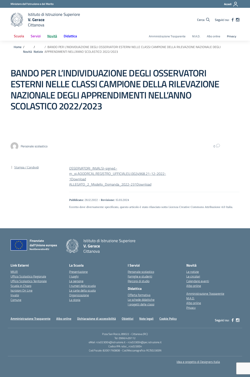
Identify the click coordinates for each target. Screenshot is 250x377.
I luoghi (74, 276)
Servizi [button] (36, 36)
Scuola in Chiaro (21, 285)
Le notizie (192, 271)
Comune (16, 299)
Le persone (76, 281)
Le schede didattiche (141, 299)
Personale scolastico (141, 271)
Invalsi (15, 295)
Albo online (213, 36)
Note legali (146, 318)
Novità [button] (52, 36)
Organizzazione (79, 295)
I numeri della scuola (82, 285)
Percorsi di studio (138, 281)
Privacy (231, 36)
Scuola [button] (19, 36)
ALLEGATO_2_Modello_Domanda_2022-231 (103, 184)
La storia (74, 299)
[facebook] (232, 19)
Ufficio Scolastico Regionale (28, 276)
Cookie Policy (168, 318)
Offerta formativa (139, 295)
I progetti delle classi (141, 304)
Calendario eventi (197, 281)
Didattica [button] (70, 36)
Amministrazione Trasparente (167, 36)
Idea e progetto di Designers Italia (198, 361)
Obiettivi (127, 318)
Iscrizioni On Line (21, 290)
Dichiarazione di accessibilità (96, 318)
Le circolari (193, 276)
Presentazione (78, 271)
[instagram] (237, 19)
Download (78, 179)
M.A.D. (196, 36)
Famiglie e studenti (140, 276)
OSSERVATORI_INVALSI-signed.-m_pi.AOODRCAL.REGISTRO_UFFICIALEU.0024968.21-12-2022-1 (117, 174)
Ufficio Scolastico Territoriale (29, 281)
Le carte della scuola (82, 290)
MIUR (14, 271)
